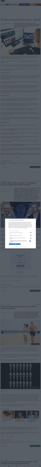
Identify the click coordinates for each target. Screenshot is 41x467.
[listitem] (20, 230)
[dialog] (20, 233)
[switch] (30, 232)
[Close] (34, 220)
